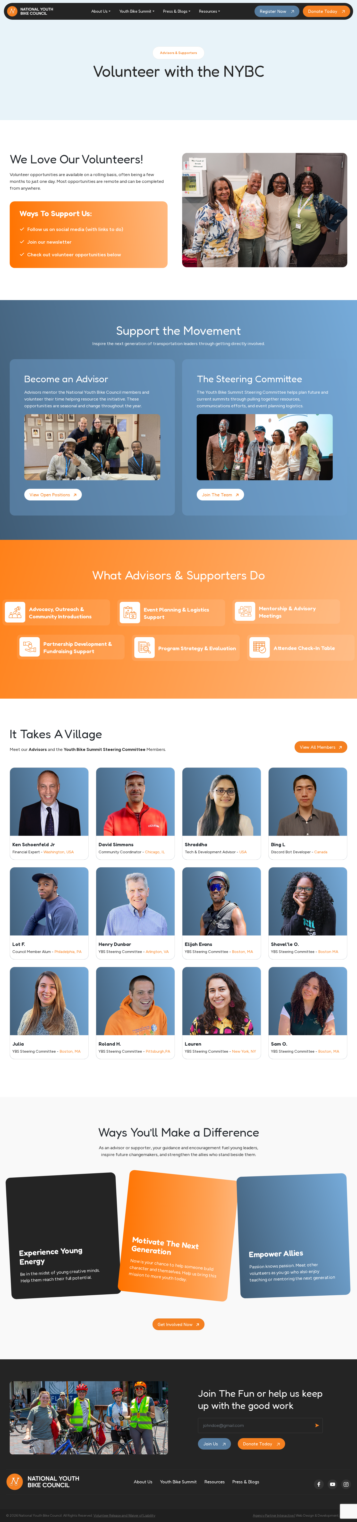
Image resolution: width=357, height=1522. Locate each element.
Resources (208, 11)
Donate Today (323, 11)
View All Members (317, 747)
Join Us (211, 1443)
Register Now (274, 11)
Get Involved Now (175, 1324)
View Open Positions (49, 494)
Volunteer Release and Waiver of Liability (124, 1515)
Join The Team (217, 494)
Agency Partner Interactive (273, 1515)
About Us (99, 11)
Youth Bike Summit (135, 11)
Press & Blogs (175, 11)
